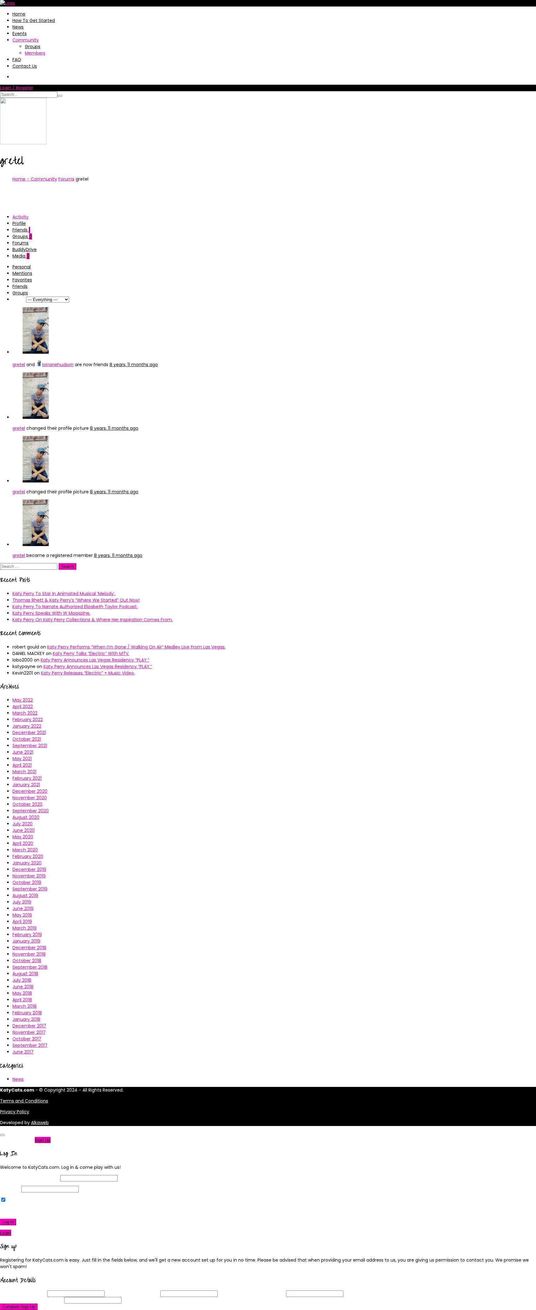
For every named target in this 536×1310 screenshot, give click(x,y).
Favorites (22, 280)
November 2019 (29, 876)
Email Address (132, 1293)
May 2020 (22, 837)
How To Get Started (33, 20)
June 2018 (23, 987)
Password (10, 1189)
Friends (21, 230)
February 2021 (27, 778)
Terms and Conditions (24, 1101)
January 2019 (26, 941)
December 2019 (29, 869)
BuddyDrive (24, 249)
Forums (66, 179)
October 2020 (27, 804)
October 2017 (26, 1039)
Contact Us (24, 66)
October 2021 (26, 739)
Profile (19, 223)
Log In (8, 1222)
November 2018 (29, 954)
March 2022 (25, 713)
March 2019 (24, 928)
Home (18, 14)
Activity (20, 217)
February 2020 (27, 856)
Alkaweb (40, 1122)
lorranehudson (58, 364)
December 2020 (29, 791)
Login (5, 1233)
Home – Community (34, 179)
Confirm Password (31, 1300)
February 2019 (27, 934)
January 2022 (26, 726)
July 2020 (22, 824)
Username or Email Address (29, 1178)
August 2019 (25, 895)
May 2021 (22, 759)
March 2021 (24, 772)
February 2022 (27, 719)
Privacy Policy (14, 1112)
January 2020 (27, 863)
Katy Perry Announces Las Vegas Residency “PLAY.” (95, 660)
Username (23, 1293)
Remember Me (23, 1200)
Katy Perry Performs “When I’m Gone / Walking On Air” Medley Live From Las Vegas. (136, 647)
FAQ (16, 59)
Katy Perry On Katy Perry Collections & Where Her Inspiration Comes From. (92, 620)
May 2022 (22, 700)
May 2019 (22, 915)
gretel (18, 364)
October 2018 (26, 961)
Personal (21, 267)
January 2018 (26, 1019)
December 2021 (29, 732)
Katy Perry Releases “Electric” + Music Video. (88, 673)
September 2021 (29, 745)
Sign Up (43, 1140)
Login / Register (16, 88)
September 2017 (29, 1045)
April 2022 (22, 706)
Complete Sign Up (18, 1306)
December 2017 (29, 1026)
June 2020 (23, 830)
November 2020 (29, 798)
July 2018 (21, 980)
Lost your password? (24, 1211)
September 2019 (29, 889)
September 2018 (29, 967)
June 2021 (22, 752)
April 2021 (22, 765)
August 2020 (25, 817)
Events (19, 33)
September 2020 (30, 811)
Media (20, 256)
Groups (32, 46)
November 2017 (29, 1032)
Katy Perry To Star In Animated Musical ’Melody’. (63, 593)
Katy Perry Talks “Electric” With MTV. (91, 653)
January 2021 (26, 785)
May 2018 (22, 993)
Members (35, 53)
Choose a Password (252, 1293)
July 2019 (21, 902)
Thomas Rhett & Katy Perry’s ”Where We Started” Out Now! (76, 600)
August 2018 (25, 974)
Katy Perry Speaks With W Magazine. (51, 613)
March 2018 (24, 1006)
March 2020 (25, 850)
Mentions (22, 273)
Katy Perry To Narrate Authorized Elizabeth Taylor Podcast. (75, 606)
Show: (18, 299)
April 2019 (22, 921)
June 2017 (23, 1052)
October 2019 (26, 882)
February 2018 (27, 1013)
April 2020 (22, 843)
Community (25, 40)
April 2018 (22, 1000)
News (18, 27)
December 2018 (29, 947)
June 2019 (23, 908)
